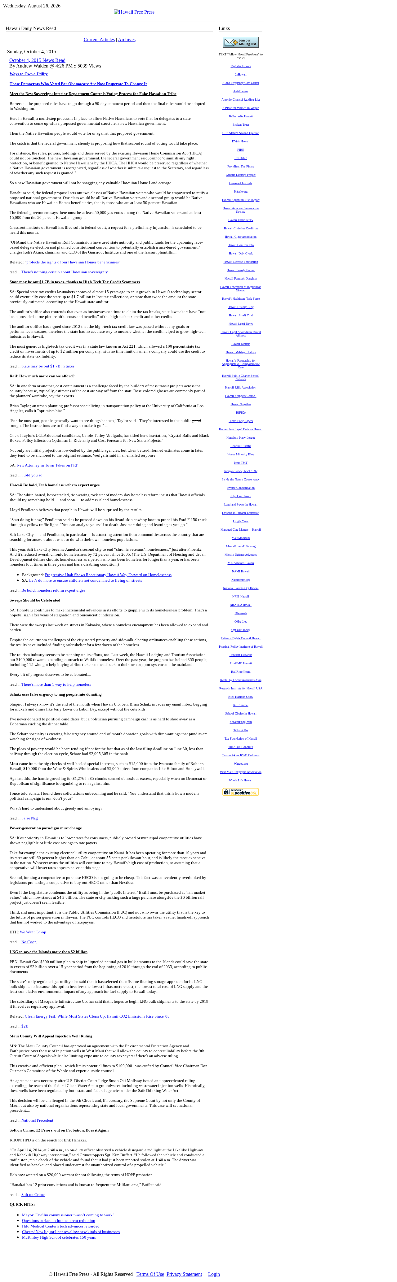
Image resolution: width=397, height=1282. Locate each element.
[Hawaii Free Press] (134, 12)
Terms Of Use (150, 1274)
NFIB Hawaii (240, 596)
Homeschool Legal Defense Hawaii (240, 429)
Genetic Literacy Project (241, 174)
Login (214, 1274)
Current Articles (99, 39)
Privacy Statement (184, 1274)
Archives (127, 39)
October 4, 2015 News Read (37, 60)
